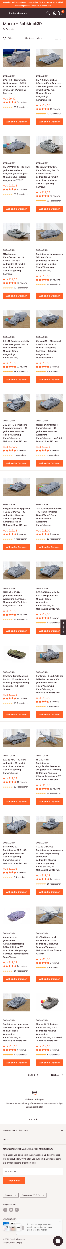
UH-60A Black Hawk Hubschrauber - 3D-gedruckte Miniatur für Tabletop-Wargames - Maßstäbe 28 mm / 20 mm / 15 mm (49, 945)
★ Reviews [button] (63, 627)
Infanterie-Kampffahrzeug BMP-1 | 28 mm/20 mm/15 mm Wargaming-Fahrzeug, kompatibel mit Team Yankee (16, 682)
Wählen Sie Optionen (16, 121)
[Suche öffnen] (48, 13)
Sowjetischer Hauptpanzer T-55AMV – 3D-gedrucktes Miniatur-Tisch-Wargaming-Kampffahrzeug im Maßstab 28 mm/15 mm (16, 1032)
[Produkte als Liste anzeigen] (61, 38)
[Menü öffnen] (4, 13)
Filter (10, 38)
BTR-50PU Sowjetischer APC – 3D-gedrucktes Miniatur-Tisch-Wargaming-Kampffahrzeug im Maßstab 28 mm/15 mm (48, 600)
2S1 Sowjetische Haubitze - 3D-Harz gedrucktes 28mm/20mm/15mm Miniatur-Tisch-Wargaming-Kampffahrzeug (49, 516)
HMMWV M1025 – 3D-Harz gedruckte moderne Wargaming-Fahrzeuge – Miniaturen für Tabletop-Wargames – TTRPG (16, 173)
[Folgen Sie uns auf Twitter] (11, 1210)
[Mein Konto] (54, 13)
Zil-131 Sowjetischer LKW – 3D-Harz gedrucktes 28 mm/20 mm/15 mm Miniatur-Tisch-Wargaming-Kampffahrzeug (16, 349)
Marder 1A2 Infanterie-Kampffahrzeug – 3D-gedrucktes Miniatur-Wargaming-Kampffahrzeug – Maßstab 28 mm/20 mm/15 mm (49, 1032)
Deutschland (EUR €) (31, 1195)
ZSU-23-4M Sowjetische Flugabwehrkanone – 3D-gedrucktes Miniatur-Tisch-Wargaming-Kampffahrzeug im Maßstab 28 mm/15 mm (15, 433)
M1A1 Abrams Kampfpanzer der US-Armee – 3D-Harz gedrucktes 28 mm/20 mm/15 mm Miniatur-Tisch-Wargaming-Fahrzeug (14, 264)
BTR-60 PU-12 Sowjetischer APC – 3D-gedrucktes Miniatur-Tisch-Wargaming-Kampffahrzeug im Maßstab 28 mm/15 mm (15, 854)
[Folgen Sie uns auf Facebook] (5, 1210)
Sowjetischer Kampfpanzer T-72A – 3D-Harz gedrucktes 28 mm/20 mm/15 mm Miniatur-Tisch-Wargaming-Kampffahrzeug (49, 262)
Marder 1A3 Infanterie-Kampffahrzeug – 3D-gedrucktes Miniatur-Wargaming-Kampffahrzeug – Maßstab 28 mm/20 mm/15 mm (49, 433)
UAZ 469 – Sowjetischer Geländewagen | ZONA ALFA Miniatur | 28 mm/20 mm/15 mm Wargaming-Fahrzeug (16, 86)
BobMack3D (9, 76)
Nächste (55, 1075)
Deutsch (8, 1195)
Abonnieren (14, 1180)
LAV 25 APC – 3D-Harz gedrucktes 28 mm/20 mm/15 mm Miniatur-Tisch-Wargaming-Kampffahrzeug (14, 766)
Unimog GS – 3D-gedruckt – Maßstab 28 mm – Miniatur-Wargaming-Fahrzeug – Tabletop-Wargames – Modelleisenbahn (49, 349)
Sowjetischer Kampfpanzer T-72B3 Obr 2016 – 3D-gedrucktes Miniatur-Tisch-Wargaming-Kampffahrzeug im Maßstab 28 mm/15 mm (16, 516)
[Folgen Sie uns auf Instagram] (17, 1210)
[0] (60, 13)
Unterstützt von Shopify (12, 1243)
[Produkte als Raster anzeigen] (56, 38)
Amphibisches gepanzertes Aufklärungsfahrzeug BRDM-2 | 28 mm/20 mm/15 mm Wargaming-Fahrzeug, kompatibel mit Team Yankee (15, 947)
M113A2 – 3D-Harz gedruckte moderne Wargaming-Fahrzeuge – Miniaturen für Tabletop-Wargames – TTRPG (15, 599)
